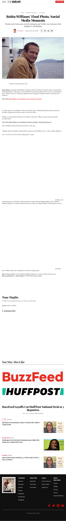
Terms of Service (46, 481)
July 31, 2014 (38, 276)
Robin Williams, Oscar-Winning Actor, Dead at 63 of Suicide (25, 99)
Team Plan (33, 484)
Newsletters (21, 496)
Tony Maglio (20, 30)
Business (4, 455)
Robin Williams (6, 90)
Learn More (33, 487)
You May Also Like (13, 362)
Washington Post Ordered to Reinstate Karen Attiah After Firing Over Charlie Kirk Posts (20, 441)
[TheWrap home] (14, 2)
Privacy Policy (46, 484)
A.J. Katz (26, 413)
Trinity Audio (18, 83)
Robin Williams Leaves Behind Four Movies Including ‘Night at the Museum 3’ (30, 122)
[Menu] (4, 2)
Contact (20, 487)
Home (22, 12)
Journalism (42, 12)
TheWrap (21, 478)
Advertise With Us (59, 495)
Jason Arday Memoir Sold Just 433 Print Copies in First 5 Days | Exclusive (20, 458)
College (56, 486)
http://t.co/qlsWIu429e (8, 276)
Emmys (56, 489)
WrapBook (21, 500)
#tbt (3, 274)
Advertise (21, 484)
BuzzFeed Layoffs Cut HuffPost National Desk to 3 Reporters (33, 408)
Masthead (21, 493)
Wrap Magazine (57, 479)
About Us (20, 481)
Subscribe (59, 1)
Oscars (55, 492)
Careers (20, 490)
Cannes (56, 483)
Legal (44, 478)
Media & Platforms (32, 12)
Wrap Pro (33, 478)
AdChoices (45, 487)
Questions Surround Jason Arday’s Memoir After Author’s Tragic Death (21, 423)
